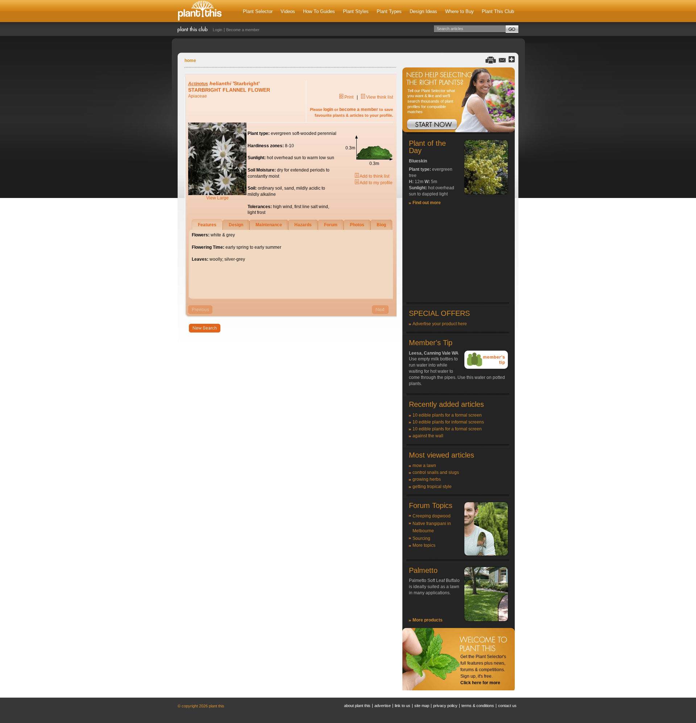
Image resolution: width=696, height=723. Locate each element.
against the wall (428, 435)
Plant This (200, 11)
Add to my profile (376, 182)
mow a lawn (424, 465)
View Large (217, 198)
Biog (381, 224)
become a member (358, 109)
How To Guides (319, 11)
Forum (330, 224)
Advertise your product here (440, 323)
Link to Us (402, 705)
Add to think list (374, 176)
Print (348, 97)
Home (190, 60)
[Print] (490, 59)
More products (428, 620)
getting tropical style (432, 486)
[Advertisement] (458, 257)
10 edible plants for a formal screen (447, 415)
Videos (288, 11)
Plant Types (389, 11)
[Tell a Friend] (502, 59)
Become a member (243, 30)
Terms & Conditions (477, 705)
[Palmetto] (486, 620)
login (328, 109)
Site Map (421, 705)
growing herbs (427, 479)
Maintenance (269, 224)
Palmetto (423, 570)
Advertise (382, 705)
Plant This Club (498, 11)
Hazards (303, 224)
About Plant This (357, 705)
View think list (379, 97)
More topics (424, 545)
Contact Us (507, 705)
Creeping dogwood (432, 516)
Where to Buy (459, 11)
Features (207, 224)
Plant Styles (356, 11)
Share (512, 59)
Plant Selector (258, 11)
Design (236, 224)
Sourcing (421, 538)
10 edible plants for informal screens (448, 422)
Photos (357, 224)
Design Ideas (423, 11)
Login (217, 30)
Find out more (427, 202)
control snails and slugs (436, 472)
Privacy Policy (445, 705)
